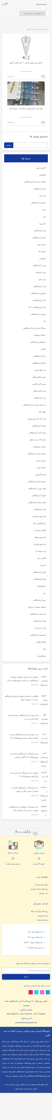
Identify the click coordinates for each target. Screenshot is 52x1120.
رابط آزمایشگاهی (39, 356)
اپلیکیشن (42, 175)
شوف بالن (42, 412)
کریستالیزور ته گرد (39, 523)
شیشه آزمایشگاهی (39, 426)
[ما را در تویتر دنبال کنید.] (48, 992)
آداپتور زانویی (41, 168)
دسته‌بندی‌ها (41, 4)
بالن (44, 217)
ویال (44, 649)
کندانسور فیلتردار (39, 544)
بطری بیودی (41, 244)
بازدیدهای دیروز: (37, 937)
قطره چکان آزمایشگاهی (37, 502)
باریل (44, 210)
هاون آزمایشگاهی (39, 621)
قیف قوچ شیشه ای (39, 516)
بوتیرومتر (42, 258)
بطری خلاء (42, 251)
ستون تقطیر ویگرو (39, 377)
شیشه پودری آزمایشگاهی (36, 454)
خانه (46, 29)
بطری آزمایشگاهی (39, 237)
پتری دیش (42, 279)
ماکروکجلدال (41, 586)
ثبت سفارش (43, 893)
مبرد (44, 593)
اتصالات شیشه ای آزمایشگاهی (35, 182)
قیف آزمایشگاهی (40, 509)
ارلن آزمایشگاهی (39, 189)
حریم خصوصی (42, 916)
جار (44, 321)
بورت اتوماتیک (40, 272)
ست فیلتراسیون (40, 370)
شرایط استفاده (42, 920)
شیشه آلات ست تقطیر (37, 440)
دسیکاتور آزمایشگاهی (38, 342)
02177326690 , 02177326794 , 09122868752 (26, 1014)
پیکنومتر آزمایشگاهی (38, 293)
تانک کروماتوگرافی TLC (37, 307)
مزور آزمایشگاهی (39, 600)
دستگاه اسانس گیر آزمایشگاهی (34, 328)
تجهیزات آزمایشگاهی (38, 314)
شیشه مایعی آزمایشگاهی (36, 481)
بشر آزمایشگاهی (40, 231)
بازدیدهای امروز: (36, 932)
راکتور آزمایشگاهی (39, 363)
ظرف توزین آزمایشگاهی (37, 488)
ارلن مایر (42, 196)
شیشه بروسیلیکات (39, 447)
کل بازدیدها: (38, 948)
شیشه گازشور (41, 475)
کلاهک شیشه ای (40, 530)
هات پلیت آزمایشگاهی (38, 614)
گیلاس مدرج (41, 558)
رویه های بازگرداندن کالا (39, 911)
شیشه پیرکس (41, 461)
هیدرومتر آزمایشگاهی (38, 635)
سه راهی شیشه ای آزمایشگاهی (34, 405)
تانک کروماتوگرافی (39, 300)
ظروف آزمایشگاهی (39, 495)
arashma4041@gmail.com (26, 1022)
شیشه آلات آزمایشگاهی (37, 433)
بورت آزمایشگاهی (39, 265)
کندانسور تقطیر (40, 537)
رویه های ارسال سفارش (39, 889)
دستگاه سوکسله (40, 335)
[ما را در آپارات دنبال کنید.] (31, 992)
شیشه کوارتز (41, 468)
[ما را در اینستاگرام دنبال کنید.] (42, 992)
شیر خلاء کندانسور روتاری (36, 419)
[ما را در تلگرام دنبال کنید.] (36, 992)
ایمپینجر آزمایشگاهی (38, 203)
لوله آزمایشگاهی (40, 579)
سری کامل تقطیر (39, 391)
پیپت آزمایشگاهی (39, 286)
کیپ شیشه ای (41, 551)
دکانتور (43, 349)
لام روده (43, 565)
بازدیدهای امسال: (36, 942)
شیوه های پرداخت (41, 885)
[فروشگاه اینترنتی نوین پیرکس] (4, 4)
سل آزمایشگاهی (40, 398)
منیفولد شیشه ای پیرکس (37, 607)
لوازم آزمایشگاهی (39, 572)
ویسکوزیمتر (41, 656)
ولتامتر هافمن (41, 642)
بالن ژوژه (42, 224)
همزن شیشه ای (40, 628)
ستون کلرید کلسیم (39, 384)
